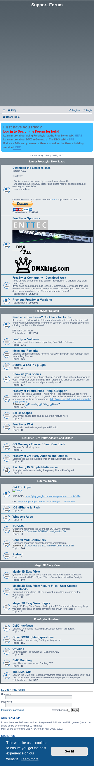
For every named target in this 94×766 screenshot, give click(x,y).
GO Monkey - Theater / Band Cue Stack (38, 444)
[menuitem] (11, 110)
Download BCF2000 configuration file (46, 531)
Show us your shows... (28, 374)
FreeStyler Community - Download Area (39, 277)
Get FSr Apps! (21, 487)
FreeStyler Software (25, 339)
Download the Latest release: (31, 167)
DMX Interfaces (22, 625)
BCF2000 (18, 525)
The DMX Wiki (21, 672)
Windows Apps (22, 516)
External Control (47, 481)
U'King (44, 404)
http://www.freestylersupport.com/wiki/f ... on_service (51, 400)
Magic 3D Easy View (47, 565)
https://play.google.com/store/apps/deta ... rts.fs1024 (52, 496)
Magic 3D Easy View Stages (31, 603)
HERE (78, 135)
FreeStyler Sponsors (26, 218)
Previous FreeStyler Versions (32, 299)
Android (17, 554)
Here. (55, 199)
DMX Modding (22, 660)
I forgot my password (12, 710)
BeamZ (56, 404)
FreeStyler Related (47, 310)
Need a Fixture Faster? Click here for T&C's (41, 317)
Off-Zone (18, 648)
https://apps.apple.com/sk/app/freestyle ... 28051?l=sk (47, 501)
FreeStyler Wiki (22, 424)
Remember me (59, 710)
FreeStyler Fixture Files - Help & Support (39, 390)
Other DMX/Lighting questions (33, 637)
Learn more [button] (29, 759)
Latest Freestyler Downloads (47, 161)
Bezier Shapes (22, 413)
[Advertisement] (47, 56)
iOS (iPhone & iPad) (26, 507)
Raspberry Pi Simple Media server (35, 467)
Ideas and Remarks (25, 350)
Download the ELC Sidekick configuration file (50, 545)
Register (18, 689)
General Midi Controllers (29, 540)
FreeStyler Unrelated (47, 619)
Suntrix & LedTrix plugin (29, 365)
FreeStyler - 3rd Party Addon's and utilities (47, 438)
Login (5, 689)
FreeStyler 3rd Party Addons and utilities (40, 455)
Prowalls (32, 404)
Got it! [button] (69, 751)
